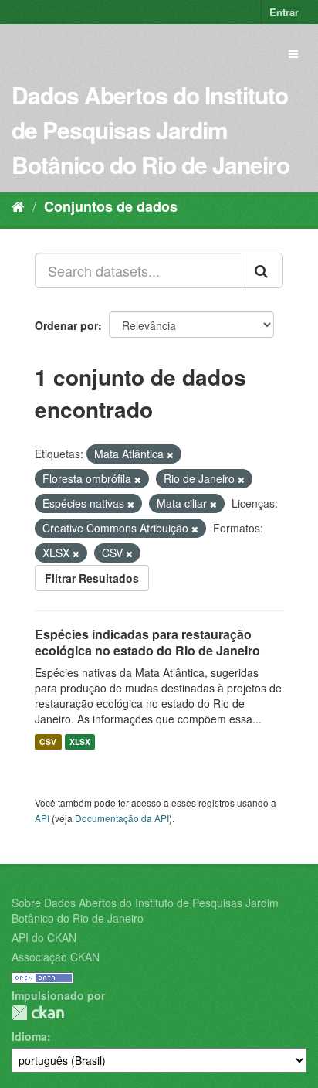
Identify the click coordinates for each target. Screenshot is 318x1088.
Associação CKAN (56, 956)
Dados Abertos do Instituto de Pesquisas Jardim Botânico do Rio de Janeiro (150, 129)
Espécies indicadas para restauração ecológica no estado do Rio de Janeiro (147, 642)
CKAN (38, 1013)
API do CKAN (44, 937)
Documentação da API (122, 817)
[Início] (18, 206)
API (42, 817)
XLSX (79, 741)
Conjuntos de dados (111, 206)
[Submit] (262, 270)
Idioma (29, 1036)
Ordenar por (66, 325)
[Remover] (170, 454)
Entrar (284, 12)
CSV (47, 741)
